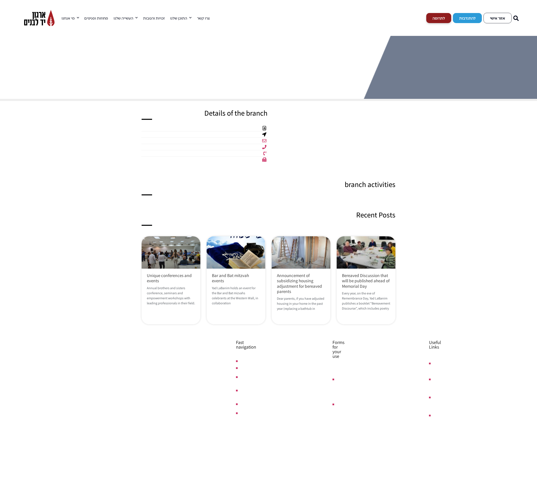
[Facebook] (529, 411)
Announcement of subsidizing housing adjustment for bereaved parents (299, 283)
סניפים (119, 61)
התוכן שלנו (178, 18)
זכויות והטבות (154, 18)
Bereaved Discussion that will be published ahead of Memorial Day (366, 281)
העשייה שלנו (123, 18)
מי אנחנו (68, 18)
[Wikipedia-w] (529, 428)
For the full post (164, 311)
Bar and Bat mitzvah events (230, 278)
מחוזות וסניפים (96, 18)
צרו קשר (203, 18)
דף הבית (131, 61)
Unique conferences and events (169, 278)
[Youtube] (529, 419)
